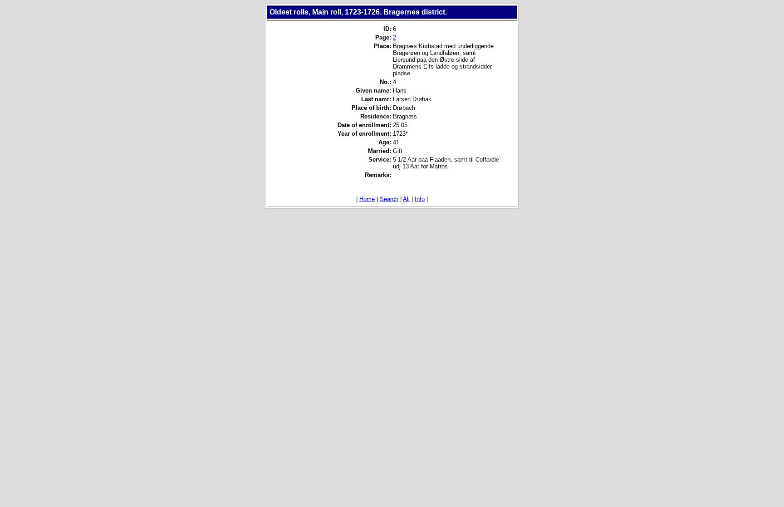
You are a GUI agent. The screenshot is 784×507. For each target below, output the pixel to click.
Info (420, 199)
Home (367, 199)
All (406, 199)
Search (389, 199)
